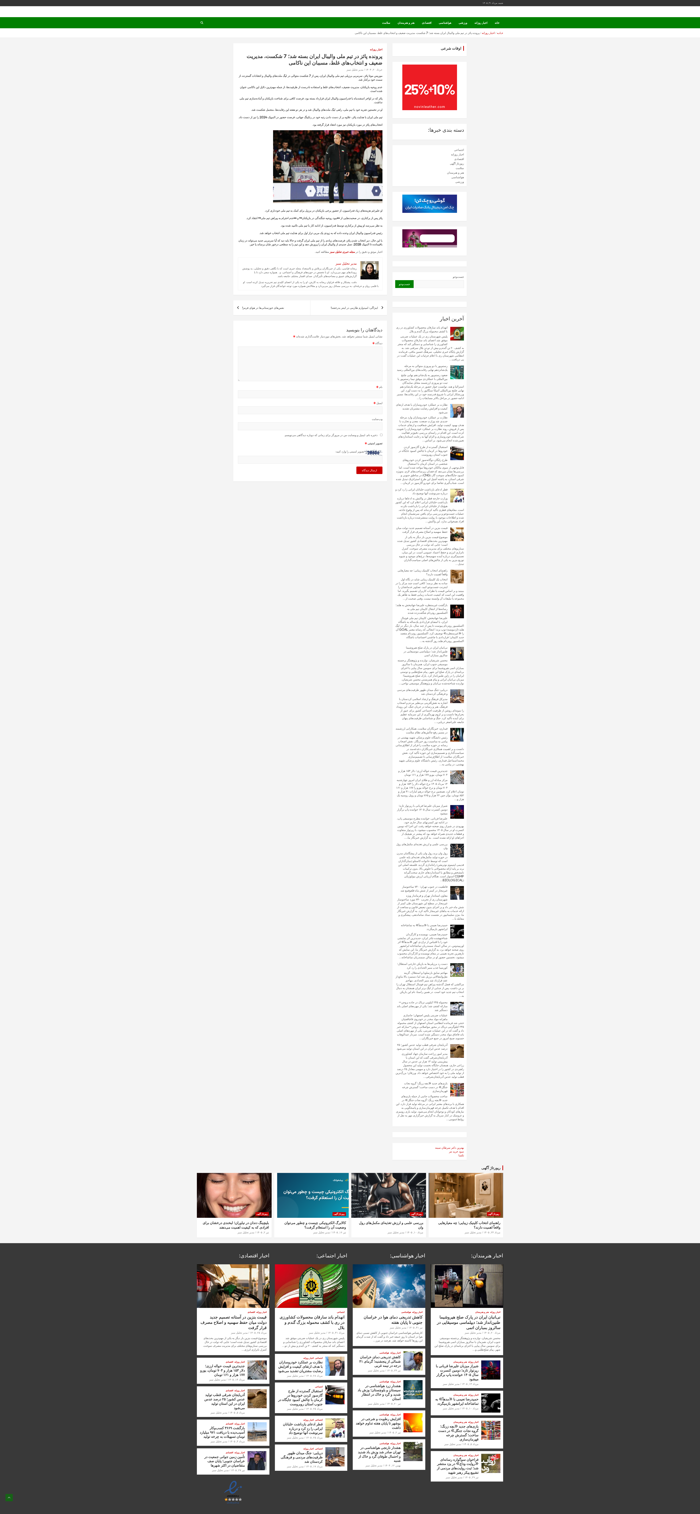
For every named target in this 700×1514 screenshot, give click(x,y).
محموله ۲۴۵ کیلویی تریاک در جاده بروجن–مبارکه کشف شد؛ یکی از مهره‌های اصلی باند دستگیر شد (422, 1006)
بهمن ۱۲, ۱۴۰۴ (392, 1465)
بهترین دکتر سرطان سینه (449, 1147)
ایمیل (378, 403)
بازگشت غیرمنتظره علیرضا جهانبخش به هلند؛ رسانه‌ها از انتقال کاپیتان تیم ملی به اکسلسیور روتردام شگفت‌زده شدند (422, 609)
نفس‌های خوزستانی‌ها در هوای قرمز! (263, 307)
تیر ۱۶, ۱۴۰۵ (339, 1232)
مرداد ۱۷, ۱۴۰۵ (314, 1466)
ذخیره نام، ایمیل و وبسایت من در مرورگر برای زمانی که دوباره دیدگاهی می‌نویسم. (331, 435)
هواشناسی (445, 22)
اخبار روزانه (481, 22)
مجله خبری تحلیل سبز (342, 251)
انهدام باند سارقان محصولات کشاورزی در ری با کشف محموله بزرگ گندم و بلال (312, 1322)
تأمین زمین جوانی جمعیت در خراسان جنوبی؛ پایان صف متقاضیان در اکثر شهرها (224, 1461)
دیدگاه (377, 343)
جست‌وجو (458, 276)
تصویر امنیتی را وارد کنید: (349, 451)
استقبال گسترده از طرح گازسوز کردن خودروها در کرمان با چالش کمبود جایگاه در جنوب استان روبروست (423, 451)
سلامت (386, 22)
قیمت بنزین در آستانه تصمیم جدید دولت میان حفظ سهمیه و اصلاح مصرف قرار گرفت (234, 1322)
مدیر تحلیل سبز (355, 69)
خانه (497, 22)
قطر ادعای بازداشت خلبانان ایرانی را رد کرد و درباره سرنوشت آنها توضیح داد (303, 1428)
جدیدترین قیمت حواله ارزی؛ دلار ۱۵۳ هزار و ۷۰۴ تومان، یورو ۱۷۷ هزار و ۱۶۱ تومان (222, 1370)
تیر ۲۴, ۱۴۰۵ (394, 1370)
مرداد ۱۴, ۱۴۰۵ (470, 1384)
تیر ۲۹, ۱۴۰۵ (472, 1477)
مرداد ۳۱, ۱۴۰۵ (336, 1332)
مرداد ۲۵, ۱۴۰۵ (314, 1408)
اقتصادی (426, 22)
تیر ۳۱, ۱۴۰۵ (416, 1327)
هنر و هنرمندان (406, 22)
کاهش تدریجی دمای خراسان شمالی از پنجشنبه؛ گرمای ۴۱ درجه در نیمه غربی (380, 1361)
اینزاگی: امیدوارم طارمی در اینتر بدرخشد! (354, 307)
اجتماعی (459, 149)
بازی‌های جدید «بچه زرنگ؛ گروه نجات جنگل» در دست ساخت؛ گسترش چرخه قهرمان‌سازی (425, 1087)
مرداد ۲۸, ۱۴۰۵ (314, 1375)
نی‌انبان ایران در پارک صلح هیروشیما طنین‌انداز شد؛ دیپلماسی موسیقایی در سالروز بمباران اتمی (426, 651)
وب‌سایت (377, 419)
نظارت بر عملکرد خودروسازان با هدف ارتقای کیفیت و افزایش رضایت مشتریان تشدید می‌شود (422, 408)
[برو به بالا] (9, 1497)
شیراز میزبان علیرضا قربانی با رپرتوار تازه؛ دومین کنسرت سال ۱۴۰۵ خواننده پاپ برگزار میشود (422, 809)
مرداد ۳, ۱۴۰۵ (237, 1441)
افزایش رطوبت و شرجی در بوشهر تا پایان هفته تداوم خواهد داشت (378, 1423)
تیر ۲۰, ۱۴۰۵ (394, 1403)
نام (379, 387)
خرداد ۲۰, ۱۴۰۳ (373, 69)
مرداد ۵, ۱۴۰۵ (471, 1444)
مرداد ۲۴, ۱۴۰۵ (492, 1232)
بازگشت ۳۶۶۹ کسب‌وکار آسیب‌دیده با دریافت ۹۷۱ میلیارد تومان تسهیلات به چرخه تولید (222, 1432)
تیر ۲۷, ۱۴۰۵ (238, 1470)
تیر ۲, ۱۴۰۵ (262, 1232)
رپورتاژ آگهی (457, 163)
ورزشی (463, 22)
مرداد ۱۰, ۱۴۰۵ (415, 1232)
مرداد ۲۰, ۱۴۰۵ (492, 1332)
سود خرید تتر (456, 1151)
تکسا (461, 1155)
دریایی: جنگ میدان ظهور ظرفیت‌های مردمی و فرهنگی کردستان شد (302, 1457)
